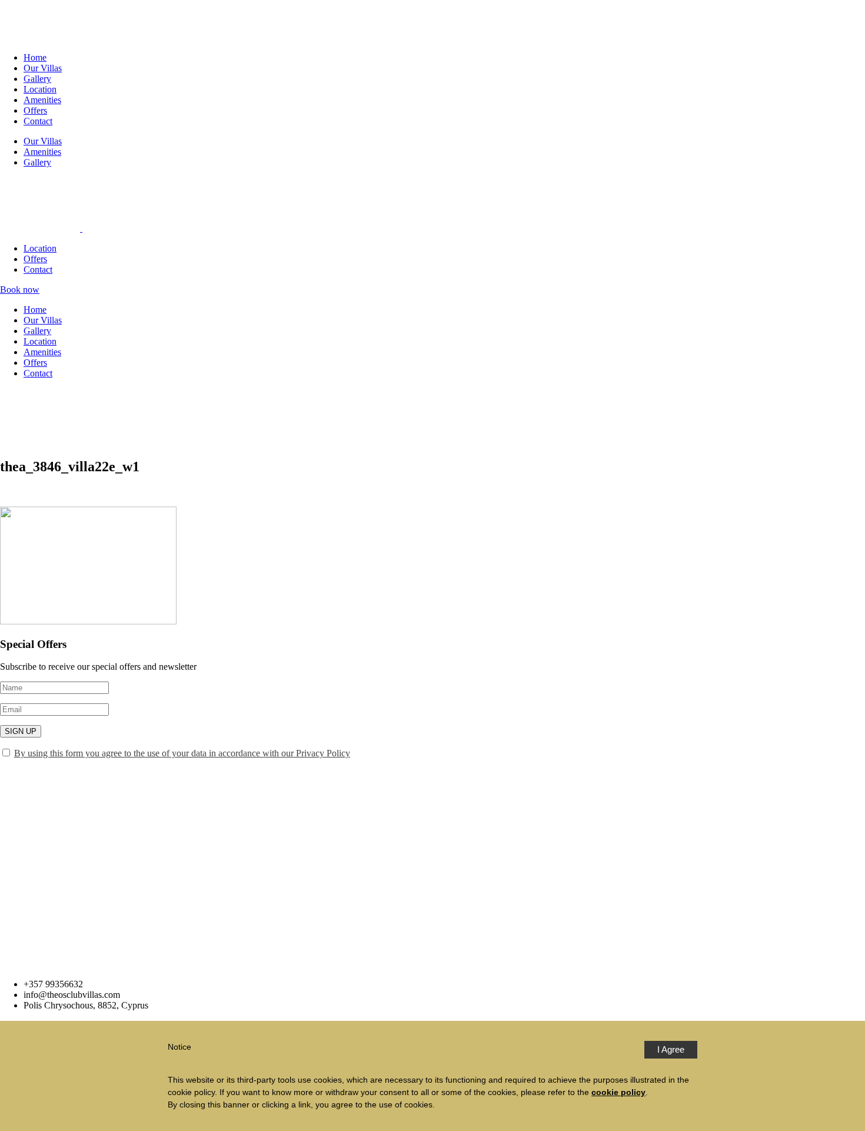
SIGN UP (20, 731)
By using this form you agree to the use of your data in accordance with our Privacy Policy (182, 753)
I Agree (670, 1049)
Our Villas (43, 68)
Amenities (42, 100)
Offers (35, 110)
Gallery (37, 79)
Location (40, 89)
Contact (38, 121)
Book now (19, 290)
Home (35, 57)
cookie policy (618, 1092)
